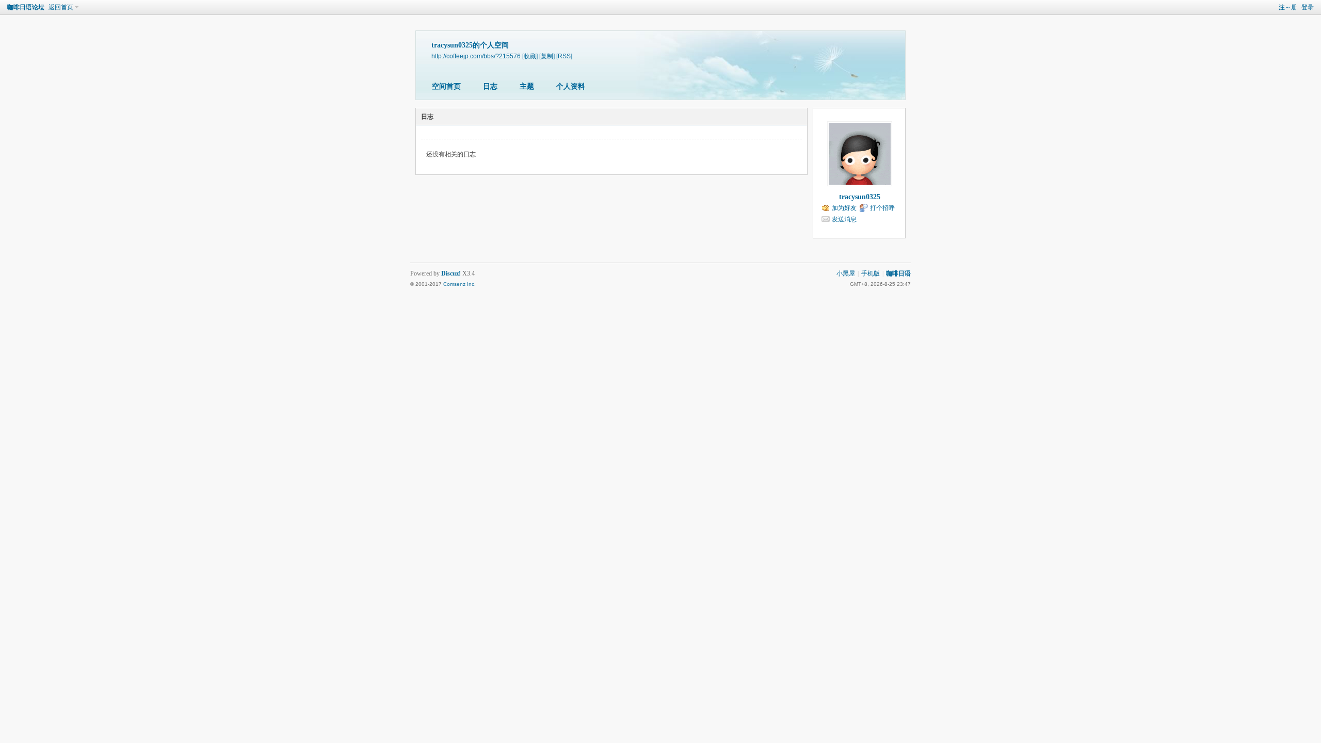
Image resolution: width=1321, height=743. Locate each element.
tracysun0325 (859, 197)
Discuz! (451, 273)
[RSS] (564, 56)
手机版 (870, 273)
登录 (1307, 7)
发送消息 (844, 219)
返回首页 (61, 7)
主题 (527, 86)
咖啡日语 (898, 273)
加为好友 (844, 208)
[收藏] (530, 56)
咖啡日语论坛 (25, 7)
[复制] (547, 56)
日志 (490, 86)
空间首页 (446, 86)
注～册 (1288, 7)
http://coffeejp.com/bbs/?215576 (476, 56)
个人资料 (570, 86)
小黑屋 (845, 273)
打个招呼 (882, 208)
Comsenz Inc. (459, 284)
